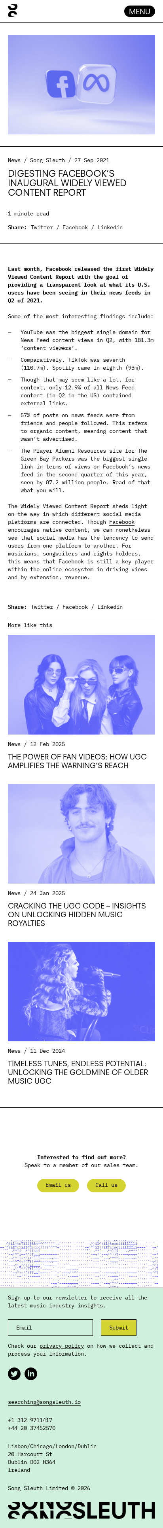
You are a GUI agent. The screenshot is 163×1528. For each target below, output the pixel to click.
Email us (58, 1184)
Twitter (42, 227)
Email (24, 1327)
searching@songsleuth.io (44, 1401)
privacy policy (62, 1345)
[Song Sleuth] (12, 11)
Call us (106, 1184)
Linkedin (110, 227)
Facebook (75, 227)
